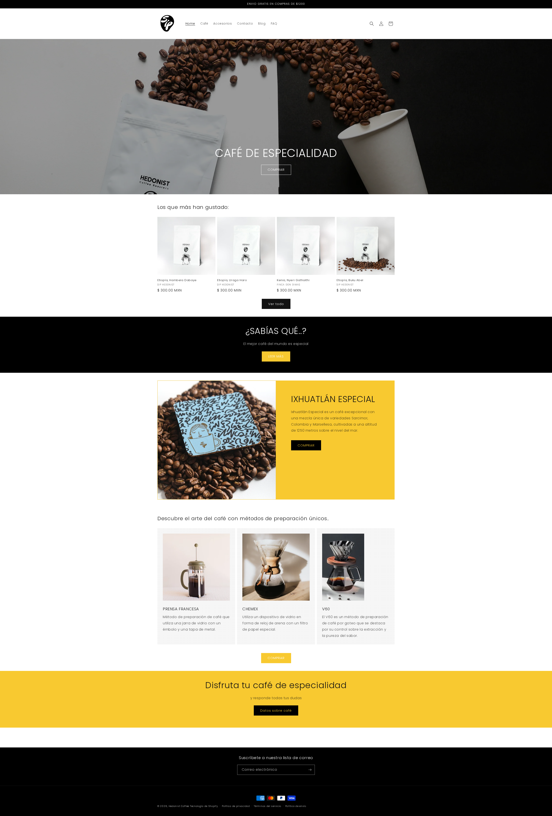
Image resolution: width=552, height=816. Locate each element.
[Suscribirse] (310, 770)
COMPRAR (276, 170)
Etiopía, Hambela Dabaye (177, 280)
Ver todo (276, 304)
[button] (371, 23)
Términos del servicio (267, 806)
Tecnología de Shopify (204, 806)
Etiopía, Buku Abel (350, 280)
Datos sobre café (276, 710)
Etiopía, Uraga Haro (232, 280)
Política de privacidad (236, 806)
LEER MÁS (276, 356)
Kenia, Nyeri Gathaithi (293, 280)
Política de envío (295, 806)
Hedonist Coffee (179, 806)
